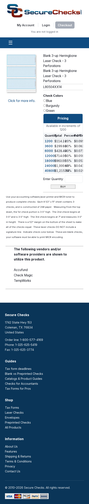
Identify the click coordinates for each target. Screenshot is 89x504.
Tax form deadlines (18, 368)
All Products (13, 427)
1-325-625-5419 (26, 344)
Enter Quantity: (53, 179)
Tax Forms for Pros (18, 388)
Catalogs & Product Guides (23, 378)
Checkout (65, 25)
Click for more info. (21, 101)
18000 (50, 160)
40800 (50, 170)
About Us (11, 446)
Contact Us (12, 471)
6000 (49, 151)
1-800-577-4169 (31, 340)
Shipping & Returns (18, 456)
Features (11, 451)
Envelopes (12, 417)
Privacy (10, 466)
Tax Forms (12, 407)
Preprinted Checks (18, 422)
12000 (50, 156)
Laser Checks (14, 412)
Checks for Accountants (21, 383)
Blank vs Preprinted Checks (24, 373)
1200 (49, 141)
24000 (50, 165)
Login (46, 25)
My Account (25, 25)
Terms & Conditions (18, 461)
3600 (49, 146)
